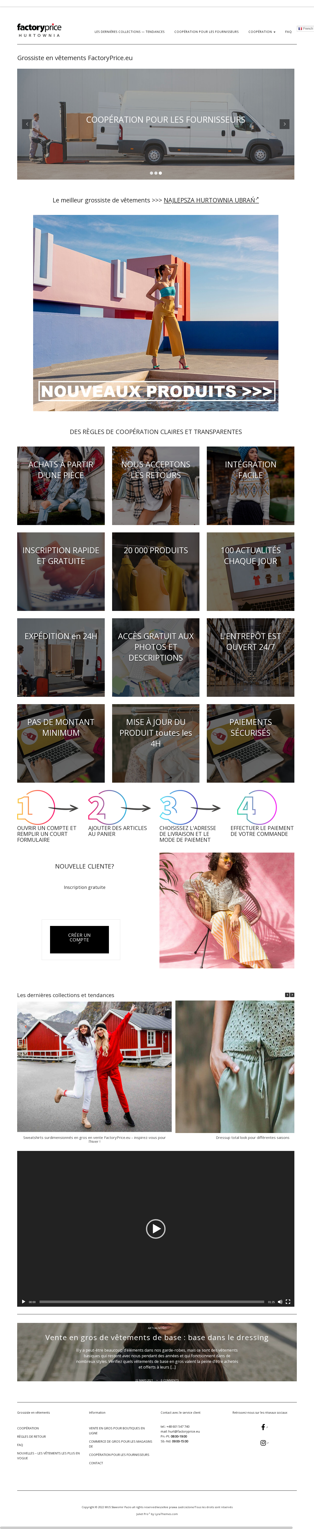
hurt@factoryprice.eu (184, 1431)
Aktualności (157, 1328)
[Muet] (280, 1301)
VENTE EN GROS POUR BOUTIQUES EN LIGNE (117, 1430)
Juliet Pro (142, 1514)
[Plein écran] (288, 1301)
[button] (292, 995)
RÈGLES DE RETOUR (31, 1436)
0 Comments (170, 1380)
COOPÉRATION (261, 32)
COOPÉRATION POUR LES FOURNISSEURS (206, 32)
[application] (155, 1229)
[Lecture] (23, 1301)
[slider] (151, 1302)
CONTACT (96, 1463)
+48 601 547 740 (178, 1426)
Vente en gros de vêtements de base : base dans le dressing (157, 1337)
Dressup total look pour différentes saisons (252, 1137)
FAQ (288, 32)
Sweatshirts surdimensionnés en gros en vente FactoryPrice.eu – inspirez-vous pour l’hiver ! (94, 1139)
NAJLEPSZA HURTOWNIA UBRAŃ (209, 200)
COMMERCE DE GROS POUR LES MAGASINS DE (120, 1444)
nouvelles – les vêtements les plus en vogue (48, 1455)
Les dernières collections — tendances (130, 32)
